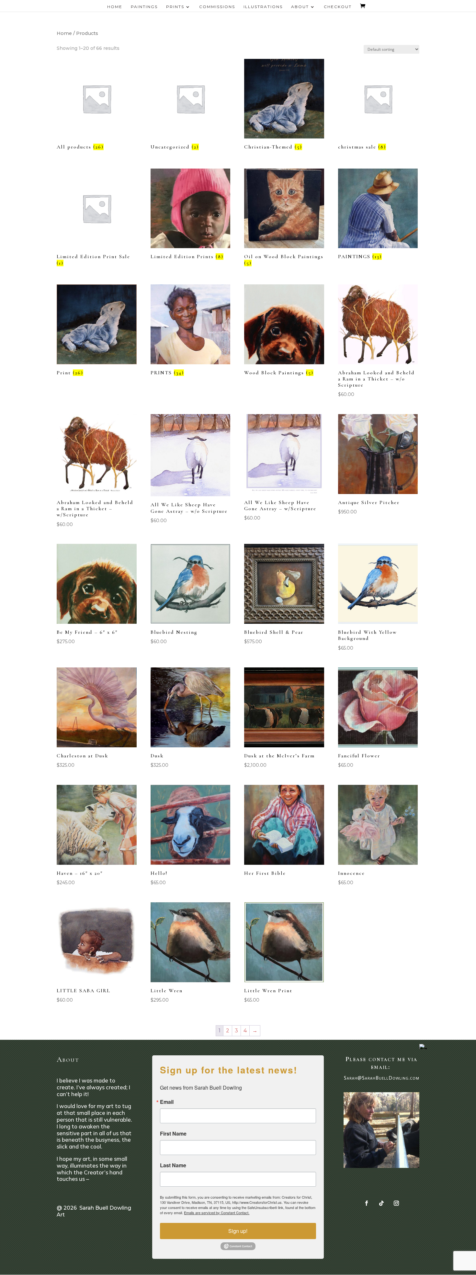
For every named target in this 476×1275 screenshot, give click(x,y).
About (300, 7)
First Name (173, 1133)
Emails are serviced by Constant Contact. (216, 1212)
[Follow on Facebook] (366, 1203)
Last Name (173, 1165)
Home (114, 7)
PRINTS (175, 7)
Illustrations (263, 7)
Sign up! (237, 1231)
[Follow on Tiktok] (381, 1203)
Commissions (217, 7)
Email (167, 1102)
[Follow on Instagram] (396, 1203)
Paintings (144, 7)
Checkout (338, 7)
